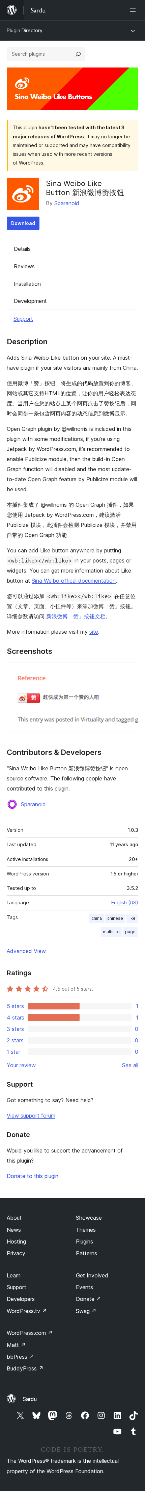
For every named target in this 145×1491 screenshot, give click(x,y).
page (130, 931)
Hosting (16, 1241)
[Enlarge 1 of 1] (129, 671)
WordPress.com (30, 1332)
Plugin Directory (24, 30)
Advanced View (26, 951)
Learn (14, 1275)
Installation (27, 283)
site (93, 631)
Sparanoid (66, 203)
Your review (21, 1065)
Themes (86, 1229)
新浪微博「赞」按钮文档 (76, 616)
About (14, 1217)
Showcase (89, 1217)
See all (130, 1065)
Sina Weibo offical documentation (74, 580)
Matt (16, 1345)
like (132, 918)
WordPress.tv (27, 1311)
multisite (111, 931)
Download (23, 223)
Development (30, 301)
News (14, 1229)
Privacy (16, 1253)
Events (84, 1287)
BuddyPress (25, 1368)
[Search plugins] (78, 54)
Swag (86, 1311)
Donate (88, 1299)
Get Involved (92, 1275)
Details (22, 248)
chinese (115, 918)
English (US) (124, 902)
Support (23, 318)
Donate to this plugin (32, 1176)
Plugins (84, 1241)
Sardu (30, 1399)
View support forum (31, 1115)
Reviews (24, 266)
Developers (21, 1299)
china (96, 918)
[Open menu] (134, 10)
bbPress (20, 1356)
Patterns (86, 1253)
